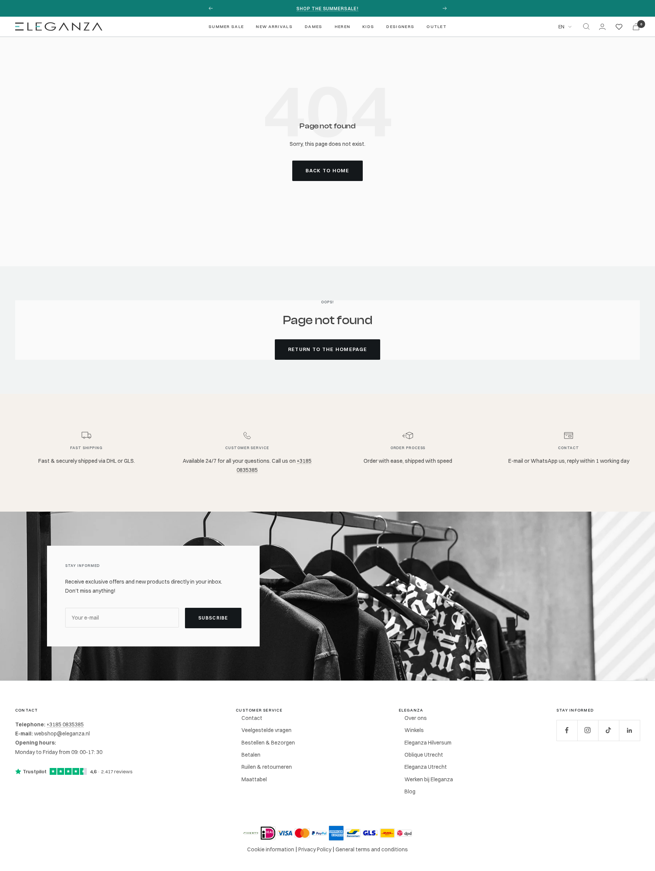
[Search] (586, 26)
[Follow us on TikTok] (608, 730)
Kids (368, 26)
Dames (314, 26)
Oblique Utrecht (423, 754)
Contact (251, 718)
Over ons (415, 718)
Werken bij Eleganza (428, 779)
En (561, 26)
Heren (343, 26)
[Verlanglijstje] (619, 26)
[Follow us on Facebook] (566, 730)
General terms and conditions (371, 849)
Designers (400, 26)
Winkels (414, 730)
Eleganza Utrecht (425, 766)
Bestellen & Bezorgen (268, 742)
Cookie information (270, 849)
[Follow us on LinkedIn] (629, 730)
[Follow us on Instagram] (587, 730)
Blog (409, 791)
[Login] (602, 26)
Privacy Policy (314, 849)
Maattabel (254, 779)
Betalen (250, 754)
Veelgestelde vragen (266, 730)
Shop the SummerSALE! (327, 8)
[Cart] (636, 26)
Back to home (327, 170)
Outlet (436, 26)
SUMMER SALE (226, 26)
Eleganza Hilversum (427, 742)
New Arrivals (274, 26)
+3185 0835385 (65, 724)
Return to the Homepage (327, 349)
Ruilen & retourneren (266, 766)
